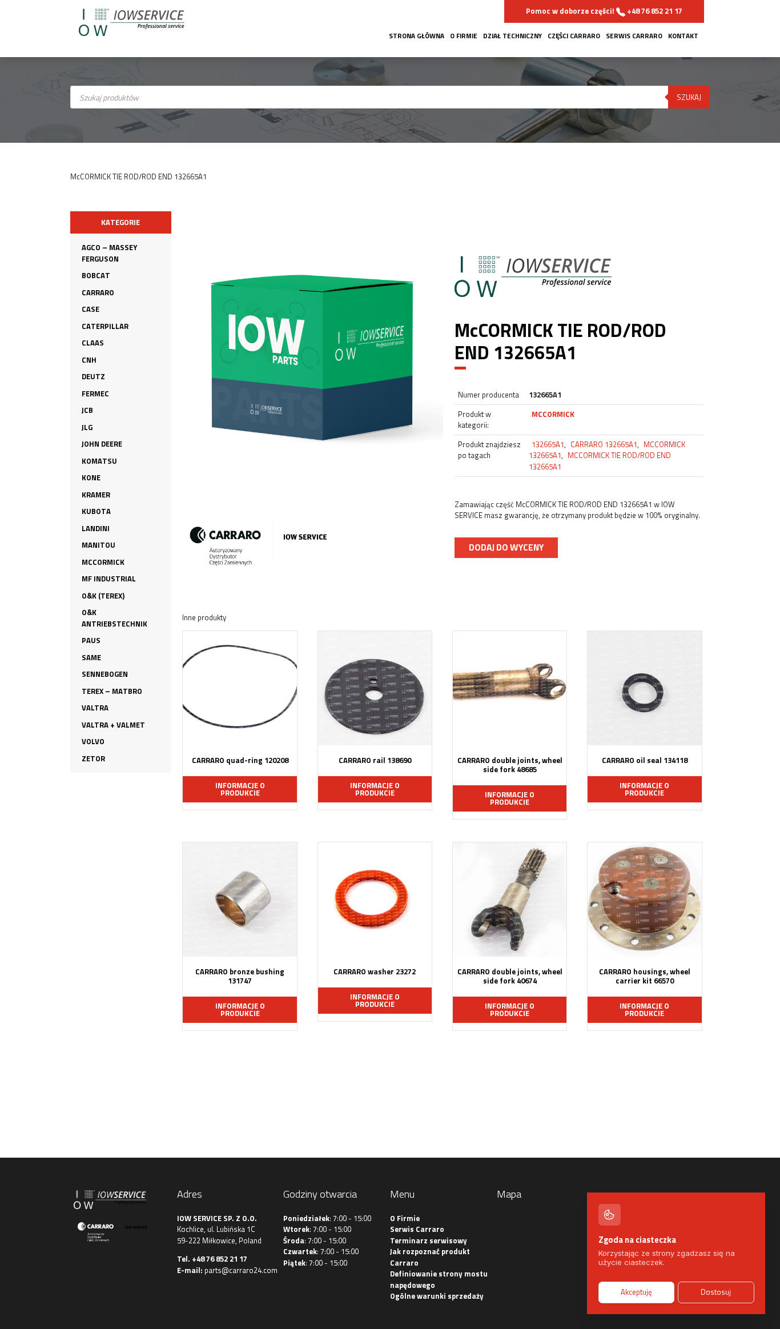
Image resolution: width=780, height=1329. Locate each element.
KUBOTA (96, 511)
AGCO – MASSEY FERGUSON (109, 253)
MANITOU (98, 545)
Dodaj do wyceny (506, 547)
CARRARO (98, 292)
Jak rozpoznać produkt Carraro (430, 1257)
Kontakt (683, 36)
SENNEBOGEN (105, 674)
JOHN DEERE (102, 443)
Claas (93, 342)
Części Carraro (574, 36)
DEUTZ (93, 376)
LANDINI (96, 528)
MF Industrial (109, 578)
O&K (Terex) (103, 595)
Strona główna (416, 36)
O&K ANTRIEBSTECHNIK (114, 618)
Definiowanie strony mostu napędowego (439, 1279)
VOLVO (93, 741)
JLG (87, 427)
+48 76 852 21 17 (219, 1258)
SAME (91, 657)
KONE (91, 477)
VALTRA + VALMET (113, 724)
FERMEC (95, 393)
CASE (90, 309)
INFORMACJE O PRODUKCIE (240, 789)
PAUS (91, 640)
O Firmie (463, 36)
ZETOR (93, 758)
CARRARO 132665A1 (603, 444)
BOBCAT (96, 275)
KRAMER (96, 494)
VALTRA (95, 707)
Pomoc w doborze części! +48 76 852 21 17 (604, 11)
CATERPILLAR (105, 326)
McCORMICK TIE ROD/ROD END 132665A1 (600, 460)
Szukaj (689, 97)
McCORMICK (103, 562)
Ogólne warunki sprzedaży (437, 1296)
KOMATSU (99, 461)
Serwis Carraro (634, 36)
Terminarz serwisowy (428, 1240)
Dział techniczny (512, 36)
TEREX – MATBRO (112, 691)
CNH (89, 360)
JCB (87, 410)
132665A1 (548, 444)
